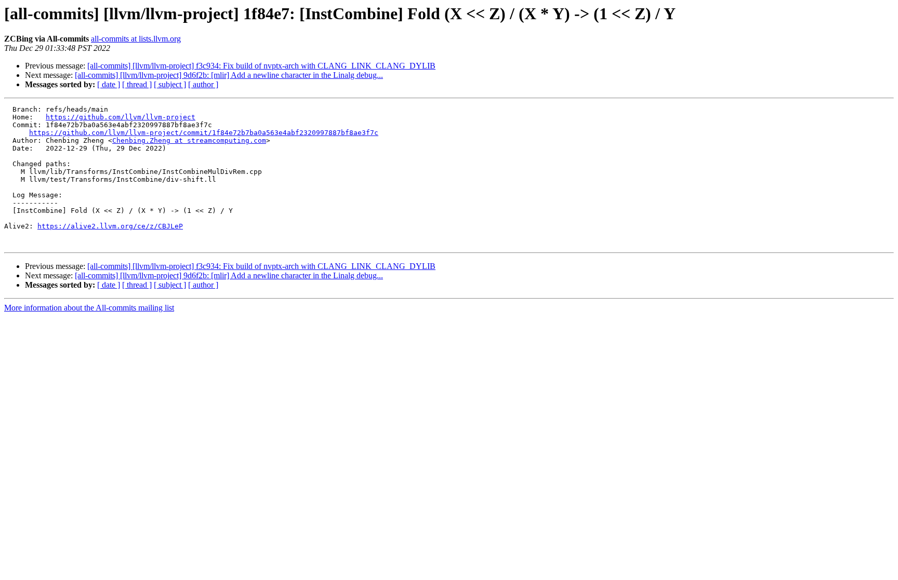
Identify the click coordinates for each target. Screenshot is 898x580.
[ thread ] (137, 84)
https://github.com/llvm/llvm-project (120, 117)
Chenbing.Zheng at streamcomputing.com (189, 140)
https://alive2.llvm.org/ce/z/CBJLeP (110, 226)
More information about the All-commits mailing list (89, 307)
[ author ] (203, 84)
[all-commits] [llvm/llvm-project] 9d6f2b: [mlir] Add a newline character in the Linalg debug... (229, 75)
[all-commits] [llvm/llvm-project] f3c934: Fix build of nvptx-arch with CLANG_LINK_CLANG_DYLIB (261, 65)
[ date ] (108, 84)
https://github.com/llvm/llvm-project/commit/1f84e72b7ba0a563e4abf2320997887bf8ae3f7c (203, 133)
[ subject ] (170, 84)
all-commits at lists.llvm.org (136, 38)
